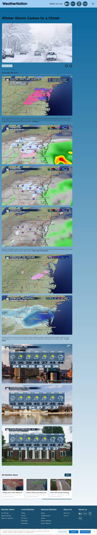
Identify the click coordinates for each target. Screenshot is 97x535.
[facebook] (71, 66)
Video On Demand (7, 518)
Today (23, 513)
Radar (43, 513)
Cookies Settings (63, 531)
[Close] (94, 531)
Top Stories (5, 513)
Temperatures (45, 515)
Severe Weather (46, 520)
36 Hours (24, 518)
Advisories (24, 523)
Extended (24, 520)
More (67, 475)
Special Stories (6, 515)
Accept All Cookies (85, 531)
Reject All (73, 531)
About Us (67, 513)
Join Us (66, 515)
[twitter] (66, 66)
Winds (43, 518)
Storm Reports (46, 523)
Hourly (23, 515)
